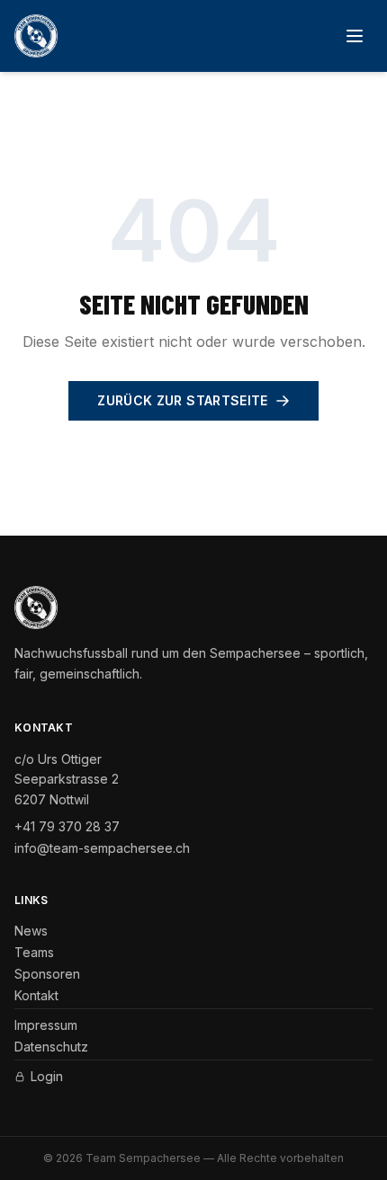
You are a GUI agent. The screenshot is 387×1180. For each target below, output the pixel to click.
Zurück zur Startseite (182, 400)
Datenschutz (51, 1046)
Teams (34, 952)
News (31, 930)
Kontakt (36, 995)
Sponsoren (47, 973)
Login (47, 1076)
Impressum (45, 1025)
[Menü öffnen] (355, 36)
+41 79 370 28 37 (67, 826)
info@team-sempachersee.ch (102, 848)
